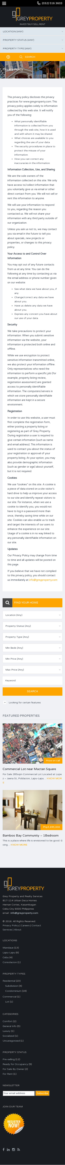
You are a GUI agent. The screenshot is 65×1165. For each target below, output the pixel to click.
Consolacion (10, 962)
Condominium (13, 990)
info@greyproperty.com (43, 579)
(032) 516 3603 (52, 3)
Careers (25, 925)
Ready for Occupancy (15, 1064)
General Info (9, 1026)
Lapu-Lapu (9, 952)
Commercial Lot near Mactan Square (29, 769)
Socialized (8, 1035)
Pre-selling (9, 1059)
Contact (36, 925)
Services (7, 929)
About (17, 929)
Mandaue (8, 947)
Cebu (6, 957)
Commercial (9, 996)
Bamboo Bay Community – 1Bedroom (31, 835)
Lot (7, 1001)
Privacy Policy (11, 925)
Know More (19, 844)
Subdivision (11, 985)
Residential (9, 980)
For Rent (8, 1073)
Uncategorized (11, 1040)
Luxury (6, 1031)
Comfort (7, 1021)
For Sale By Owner (13, 1069)
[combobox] (32, 31)
